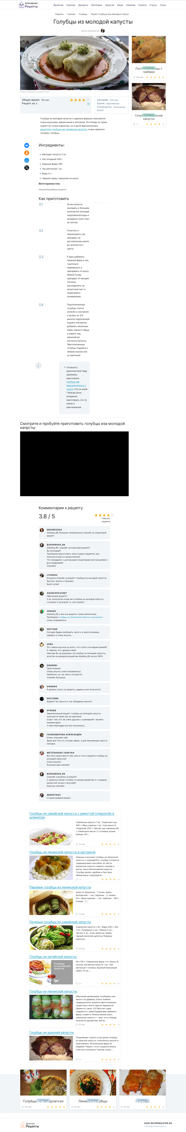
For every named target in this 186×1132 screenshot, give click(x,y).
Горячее (70, 5)
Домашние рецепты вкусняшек (29, 1125)
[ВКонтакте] (26, 145)
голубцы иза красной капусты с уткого (76, 385)
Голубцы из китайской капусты (52, 956)
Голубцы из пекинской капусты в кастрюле (62, 852)
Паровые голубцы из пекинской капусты (60, 887)
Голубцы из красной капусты (51, 1032)
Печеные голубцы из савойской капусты (60, 922)
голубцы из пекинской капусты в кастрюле (80, 617)
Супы (163, 5)
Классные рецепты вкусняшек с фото (28, 5)
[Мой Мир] (26, 160)
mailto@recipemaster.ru (155, 1126)
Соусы (153, 5)
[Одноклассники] (26, 152)
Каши (120, 5)
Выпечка (58, 5)
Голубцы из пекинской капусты (53, 991)
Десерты (83, 5)
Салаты (142, 5)
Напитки (130, 5)
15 (88, 103)
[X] (26, 167)
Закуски (109, 5)
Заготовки (96, 5)
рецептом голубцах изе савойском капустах (63, 129)
